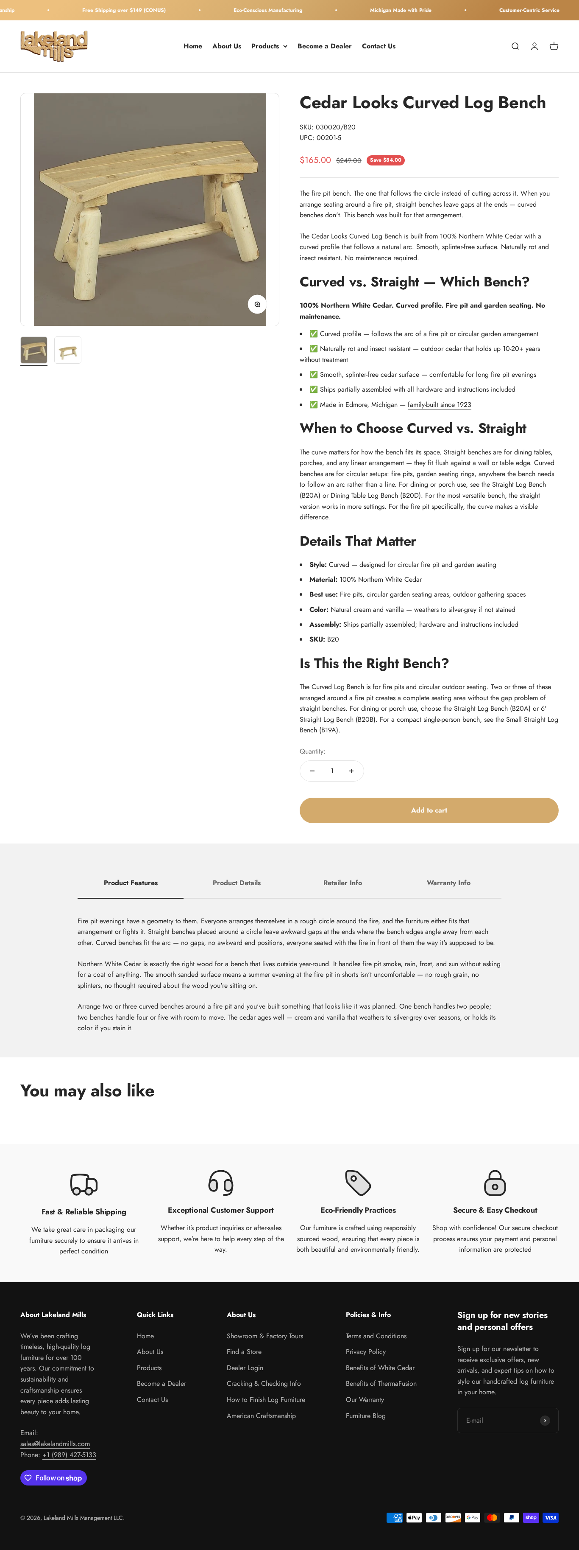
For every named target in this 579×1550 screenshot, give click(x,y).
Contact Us (378, 46)
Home (193, 46)
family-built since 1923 (439, 404)
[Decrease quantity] (312, 771)
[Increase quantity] (351, 771)
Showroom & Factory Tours (265, 1336)
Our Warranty (365, 1399)
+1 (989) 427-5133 (69, 1455)
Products (265, 46)
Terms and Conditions (376, 1336)
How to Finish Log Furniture (266, 1399)
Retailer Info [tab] (342, 883)
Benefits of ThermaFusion (381, 1383)
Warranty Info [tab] (448, 883)
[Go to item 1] (33, 351)
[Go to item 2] (67, 351)
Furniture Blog (366, 1416)
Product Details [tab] (237, 883)
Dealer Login (245, 1368)
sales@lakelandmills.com (55, 1444)
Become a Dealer (325, 46)
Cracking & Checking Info (264, 1383)
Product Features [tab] (131, 883)
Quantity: (313, 751)
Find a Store (244, 1352)
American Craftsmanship (261, 1416)
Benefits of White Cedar (380, 1368)
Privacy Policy (366, 1352)
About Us (226, 46)
